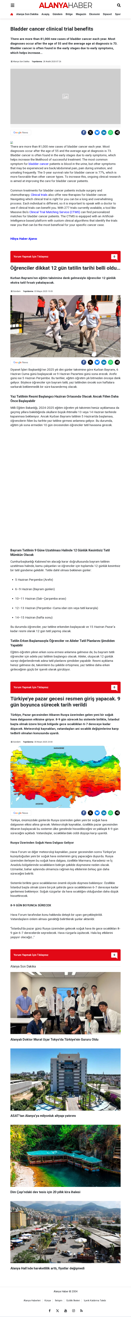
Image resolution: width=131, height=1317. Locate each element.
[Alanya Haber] (65, 5)
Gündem (57, 14)
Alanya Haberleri (32, 1300)
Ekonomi (94, 14)
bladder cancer (39, 164)
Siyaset (107, 14)
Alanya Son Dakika (27, 14)
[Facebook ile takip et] (50, 1311)
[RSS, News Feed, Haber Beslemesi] (81, 1311)
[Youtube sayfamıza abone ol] (65, 1311)
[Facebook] (83, 132)
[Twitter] (90, 132)
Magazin (81, 14)
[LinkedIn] (103, 132)
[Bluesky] (97, 132)
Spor (118, 14)
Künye (48, 1300)
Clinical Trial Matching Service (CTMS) (54, 212)
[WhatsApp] (110, 132)
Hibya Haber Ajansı (23, 239)
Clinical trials (39, 195)
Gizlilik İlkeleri (73, 1300)
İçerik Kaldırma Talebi (95, 1300)
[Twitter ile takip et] (58, 1311)
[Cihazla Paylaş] (117, 132)
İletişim (58, 1300)
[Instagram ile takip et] (73, 1311)
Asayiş (45, 14)
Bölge (69, 14)
